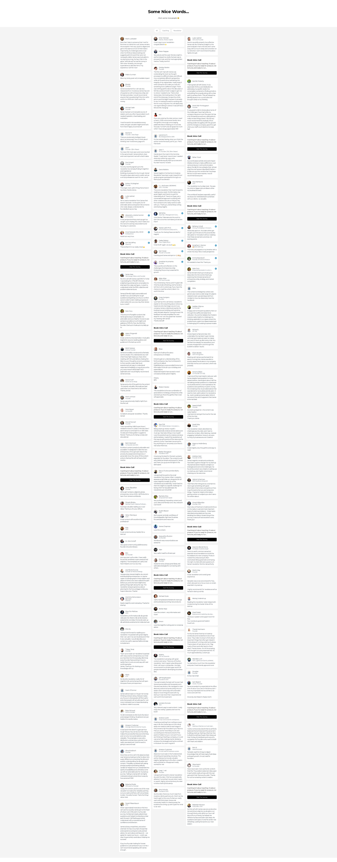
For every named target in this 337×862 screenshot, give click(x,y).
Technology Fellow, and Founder (135, 276)
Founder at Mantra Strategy (133, 571)
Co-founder (128, 411)
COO (126, 517)
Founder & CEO (163, 453)
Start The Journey (202, 73)
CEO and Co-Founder (131, 786)
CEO (193, 183)
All (157, 30)
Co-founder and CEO (131, 445)
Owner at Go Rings (131, 381)
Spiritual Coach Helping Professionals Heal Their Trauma (142, 504)
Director (127, 335)
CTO (126, 676)
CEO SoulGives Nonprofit (200, 481)
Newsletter (177, 30)
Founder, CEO (196, 504)
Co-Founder (196, 308)
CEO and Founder (197, 40)
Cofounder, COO (197, 806)
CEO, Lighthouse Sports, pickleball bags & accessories (208, 660)
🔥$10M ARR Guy (197, 247)
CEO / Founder (163, 187)
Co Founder (129, 555)
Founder (161, 69)
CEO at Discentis (164, 656)
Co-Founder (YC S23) (198, 373)
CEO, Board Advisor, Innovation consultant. (172, 426)
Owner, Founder (197, 684)
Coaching (165, 30)
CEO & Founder (130, 712)
